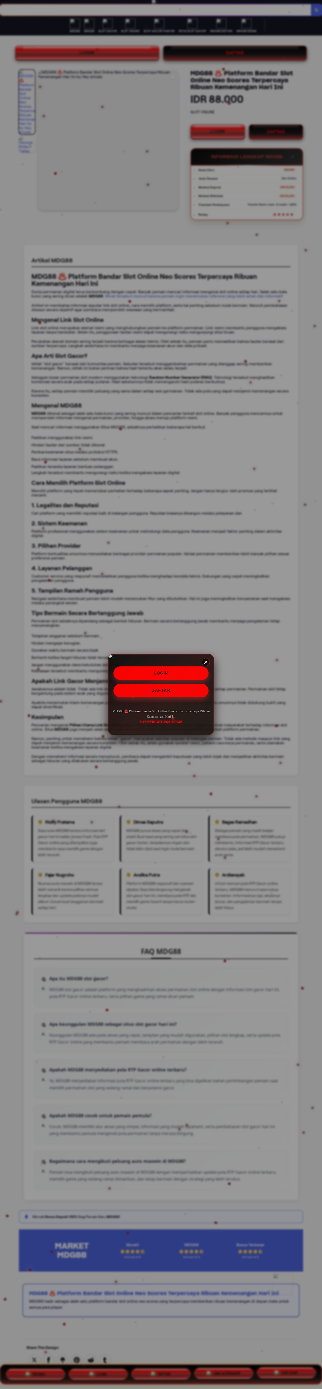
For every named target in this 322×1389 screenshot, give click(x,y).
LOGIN (161, 673)
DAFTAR (161, 690)
